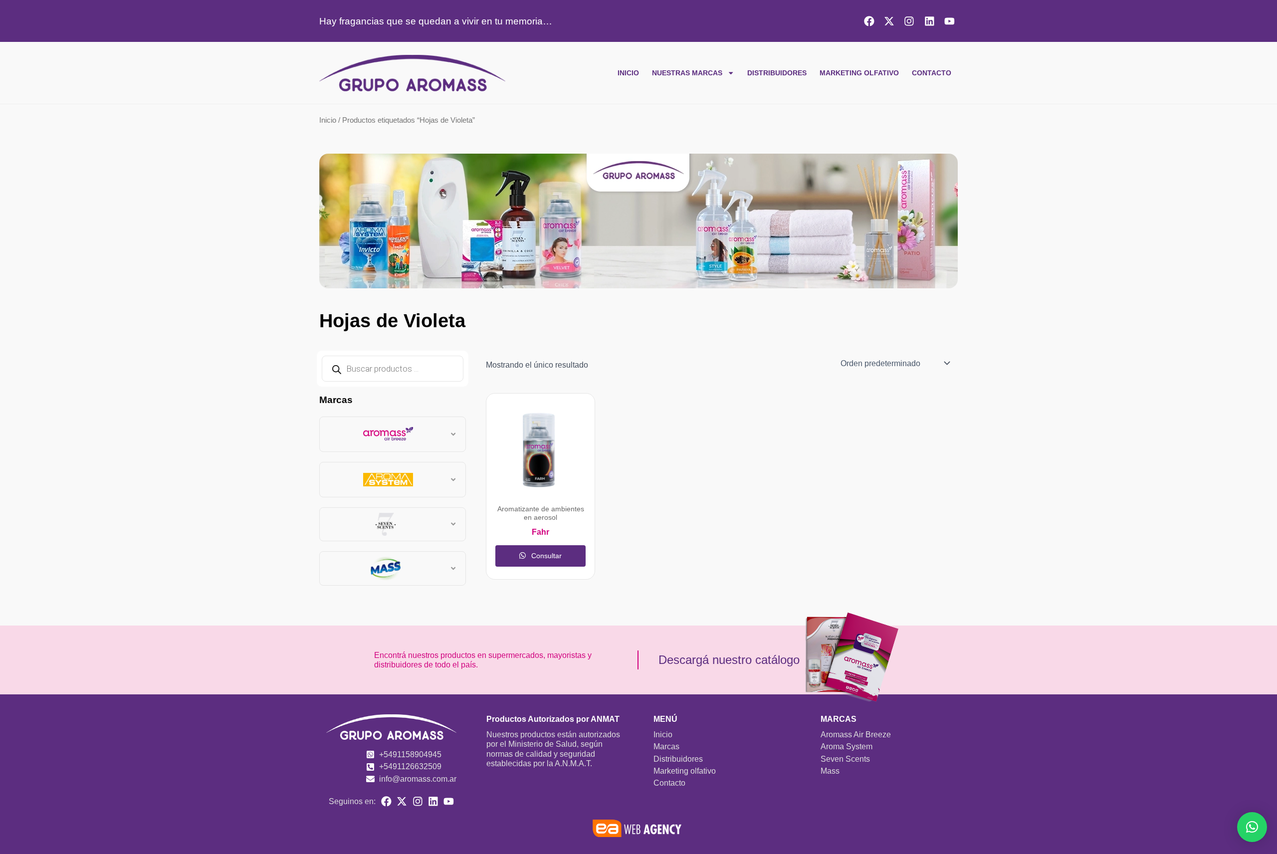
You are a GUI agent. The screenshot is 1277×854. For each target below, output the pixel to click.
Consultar (545, 556)
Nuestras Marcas (687, 73)
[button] (1252, 827)
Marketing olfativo (859, 73)
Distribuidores (777, 73)
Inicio (628, 73)
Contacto (931, 73)
